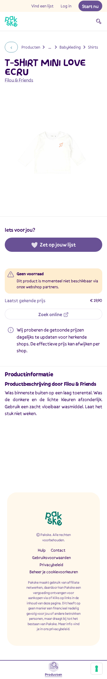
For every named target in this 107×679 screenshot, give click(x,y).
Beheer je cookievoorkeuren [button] (53, 571)
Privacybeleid (51, 564)
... (49, 47)
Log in (66, 6)
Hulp (42, 550)
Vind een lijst (42, 6)
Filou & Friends (19, 80)
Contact (58, 550)
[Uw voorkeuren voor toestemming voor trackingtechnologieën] (96, 668)
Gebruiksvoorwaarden (51, 557)
